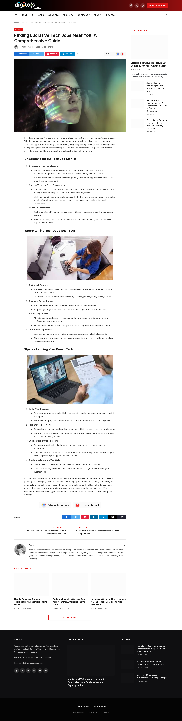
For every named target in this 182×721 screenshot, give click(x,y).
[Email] (5, 169)
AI (33, 15)
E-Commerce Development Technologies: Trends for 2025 (151, 662)
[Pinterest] (5, 163)
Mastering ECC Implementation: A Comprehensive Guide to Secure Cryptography (157, 105)
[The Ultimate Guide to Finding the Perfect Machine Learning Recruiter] (137, 123)
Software (84, 15)
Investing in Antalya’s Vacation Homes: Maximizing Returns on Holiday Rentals (151, 649)
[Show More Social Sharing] (77, 54)
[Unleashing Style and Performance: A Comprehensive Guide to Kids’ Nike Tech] (108, 584)
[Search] (166, 15)
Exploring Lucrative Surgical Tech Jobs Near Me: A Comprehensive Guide (69, 602)
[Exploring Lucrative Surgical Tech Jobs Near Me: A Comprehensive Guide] (70, 584)
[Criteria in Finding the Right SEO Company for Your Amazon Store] (149, 47)
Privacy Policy (83, 706)
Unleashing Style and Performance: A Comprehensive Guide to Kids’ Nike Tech (108, 602)
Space (97, 15)
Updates (110, 15)
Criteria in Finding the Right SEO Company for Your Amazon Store (149, 64)
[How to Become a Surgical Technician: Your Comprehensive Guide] (31, 584)
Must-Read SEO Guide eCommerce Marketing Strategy (152, 676)
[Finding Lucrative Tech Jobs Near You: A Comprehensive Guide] (70, 95)
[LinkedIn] (5, 157)
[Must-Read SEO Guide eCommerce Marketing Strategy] (127, 678)
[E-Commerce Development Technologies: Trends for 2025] (127, 664)
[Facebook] (5, 144)
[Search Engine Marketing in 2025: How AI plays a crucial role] (137, 86)
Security (68, 15)
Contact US (100, 706)
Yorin (24, 47)
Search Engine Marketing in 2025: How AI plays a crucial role (156, 87)
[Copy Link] (5, 175)
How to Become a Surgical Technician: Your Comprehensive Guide (30, 602)
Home (24, 15)
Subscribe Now (157, 6)
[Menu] (16, 15)
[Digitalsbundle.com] (27, 5)
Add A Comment (70, 617)
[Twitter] (5, 150)
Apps (41, 15)
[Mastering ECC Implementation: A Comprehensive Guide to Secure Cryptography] (137, 103)
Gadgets (53, 15)
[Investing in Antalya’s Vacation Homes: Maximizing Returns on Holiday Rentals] (127, 649)
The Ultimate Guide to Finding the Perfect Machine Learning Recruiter (156, 124)
